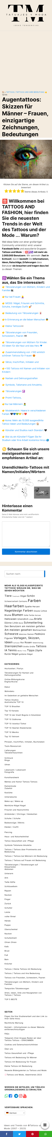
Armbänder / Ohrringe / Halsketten (21, 814)
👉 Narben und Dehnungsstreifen (20, 378)
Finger (7, 899)
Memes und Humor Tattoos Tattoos (21, 782)
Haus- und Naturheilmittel (17, 836)
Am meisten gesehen (18, 629)
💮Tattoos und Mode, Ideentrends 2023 (23, 1075)
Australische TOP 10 (14, 702)
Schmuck (9, 758)
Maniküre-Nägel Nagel (15, 805)
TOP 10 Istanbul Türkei (15, 723)
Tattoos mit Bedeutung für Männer (21, 1057)
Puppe (8, 925)
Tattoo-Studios (12, 700)
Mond (21, 623)
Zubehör (8, 788)
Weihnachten (39, 630)
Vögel (23, 596)
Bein (7, 959)
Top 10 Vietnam (12, 736)
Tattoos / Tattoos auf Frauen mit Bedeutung (25, 860)
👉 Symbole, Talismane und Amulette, (22, 384)
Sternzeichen (14, 646)
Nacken (8, 895)
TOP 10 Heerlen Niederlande (18, 728)
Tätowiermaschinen (14, 753)
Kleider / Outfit (12, 827)
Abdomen (9, 869)
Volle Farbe (29, 615)
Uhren (7, 764)
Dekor (7, 687)
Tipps (31, 650)
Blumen (17, 615)
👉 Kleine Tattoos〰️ (13, 326)
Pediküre (40, 634)
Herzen (36, 606)
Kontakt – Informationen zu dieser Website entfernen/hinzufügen (24, 1028)
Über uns (9, 1049)
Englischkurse (11, 682)
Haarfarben (14, 606)
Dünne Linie (11, 622)
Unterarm (9, 873)
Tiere (8, 595)
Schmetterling (33, 622)
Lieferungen (10, 750)
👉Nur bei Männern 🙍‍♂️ (14, 404)
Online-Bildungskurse (15, 679)
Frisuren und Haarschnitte (17, 810)
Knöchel (8, 964)
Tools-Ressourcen (13, 746)
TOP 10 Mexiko (12, 732)
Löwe (31, 619)
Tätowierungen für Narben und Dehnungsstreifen (19, 674)
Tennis (12, 650)
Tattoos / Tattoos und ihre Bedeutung (25, 92)
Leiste (7, 912)
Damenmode (10, 786)
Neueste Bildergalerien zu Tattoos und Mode (26, 1070)
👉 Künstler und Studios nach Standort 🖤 (24, 430)
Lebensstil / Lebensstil (15, 770)
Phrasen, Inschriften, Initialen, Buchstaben (25, 742)
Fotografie (9, 772)
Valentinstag (38, 643)
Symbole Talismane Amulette (18, 845)
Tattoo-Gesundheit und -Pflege (19, 841)
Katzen (38, 615)
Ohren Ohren (11, 942)
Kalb (7, 946)
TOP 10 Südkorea (13, 719)
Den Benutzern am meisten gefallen (25, 626)
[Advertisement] (26, 59)
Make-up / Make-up (14, 801)
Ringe (7, 760)
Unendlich (23, 619)
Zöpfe (38, 650)
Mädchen (23, 634)
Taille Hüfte (10, 882)
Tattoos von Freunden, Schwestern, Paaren (25, 978)
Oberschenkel (11, 929)
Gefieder (16, 643)
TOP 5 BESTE (11, 999)
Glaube (37, 611)
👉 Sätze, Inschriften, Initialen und (20, 362)
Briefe (38, 618)
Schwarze (11, 633)
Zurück (8, 903)
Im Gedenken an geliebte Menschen (21, 695)
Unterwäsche (11, 797)
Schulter (8, 908)
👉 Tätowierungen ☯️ (13, 391)
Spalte (28, 606)
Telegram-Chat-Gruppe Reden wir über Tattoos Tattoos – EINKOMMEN (23, 1039)
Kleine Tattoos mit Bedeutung (18, 1066)
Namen (30, 634)
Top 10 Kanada (12, 711)
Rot (22, 642)
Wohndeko (9, 691)
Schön (31, 595)
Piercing (8, 832)
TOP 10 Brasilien (12, 706)
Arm (6, 878)
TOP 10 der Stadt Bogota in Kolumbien (23, 715)
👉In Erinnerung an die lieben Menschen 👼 (25, 319)
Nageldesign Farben (19, 610)
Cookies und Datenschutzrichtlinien (21, 1044)
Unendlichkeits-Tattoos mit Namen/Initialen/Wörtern (25, 469)
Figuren (9, 638)
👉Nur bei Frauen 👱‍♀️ (13, 296)
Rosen (28, 642)
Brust (7, 951)
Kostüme (8, 792)
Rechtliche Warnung (14, 1023)
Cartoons (23, 601)
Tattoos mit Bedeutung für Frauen (20, 1062)
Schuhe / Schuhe (12, 818)
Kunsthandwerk (12, 777)
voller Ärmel (10, 916)
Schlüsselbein (11, 886)
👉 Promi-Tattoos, (11, 397)
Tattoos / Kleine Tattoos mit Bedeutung (23, 969)
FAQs (7, 1034)
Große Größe (29, 646)
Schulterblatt (11, 938)
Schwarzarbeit (11, 601)
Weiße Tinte (21, 651)
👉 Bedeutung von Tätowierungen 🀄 (22, 313)
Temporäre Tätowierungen (17, 988)
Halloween (11, 619)
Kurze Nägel (11, 654)
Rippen (8, 891)
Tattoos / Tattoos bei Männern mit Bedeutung (26, 856)
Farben (34, 600)
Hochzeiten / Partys (14, 668)
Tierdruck (16, 596)
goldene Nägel (26, 654)
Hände (8, 921)
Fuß (6, 955)
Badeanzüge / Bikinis (14, 823)
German (13, 1113)
